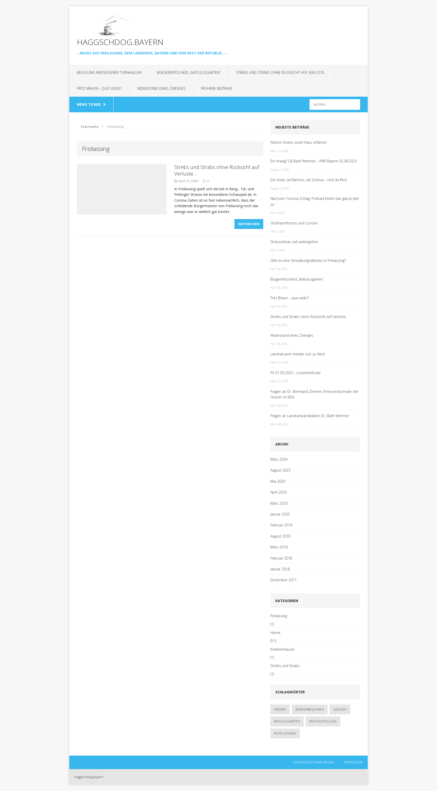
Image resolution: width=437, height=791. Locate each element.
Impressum (353, 762)
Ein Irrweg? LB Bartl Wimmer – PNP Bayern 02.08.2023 (313, 161)
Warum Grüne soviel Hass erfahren (298, 142)
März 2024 (279, 459)
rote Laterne (285, 733)
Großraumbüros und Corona (293, 223)
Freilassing (278, 615)
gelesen (339, 709)
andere (280, 709)
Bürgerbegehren (310, 709)
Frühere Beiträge (216, 88)
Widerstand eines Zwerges (161, 88)
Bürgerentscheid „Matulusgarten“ (189, 72)
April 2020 (278, 492)
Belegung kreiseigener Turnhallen (109, 72)
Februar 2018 (281, 558)
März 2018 (279, 547)
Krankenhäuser (282, 649)
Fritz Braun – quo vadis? (99, 88)
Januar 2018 (280, 569)
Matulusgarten (287, 721)
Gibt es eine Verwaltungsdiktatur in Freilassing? (308, 260)
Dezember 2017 (283, 580)
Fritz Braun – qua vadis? (289, 297)
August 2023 (280, 470)
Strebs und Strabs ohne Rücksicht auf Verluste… (281, 72)
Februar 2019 (281, 525)
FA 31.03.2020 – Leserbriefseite (295, 372)
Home (275, 632)
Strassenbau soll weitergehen (294, 241)
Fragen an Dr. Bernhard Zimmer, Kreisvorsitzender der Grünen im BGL (314, 394)
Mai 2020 (277, 481)
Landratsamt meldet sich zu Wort (297, 354)
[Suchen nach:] (335, 104)
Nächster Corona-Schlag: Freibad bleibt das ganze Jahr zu (314, 201)
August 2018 (280, 536)
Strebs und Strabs (285, 665)
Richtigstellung (323, 721)
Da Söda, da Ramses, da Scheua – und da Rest (308, 179)
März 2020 (279, 503)
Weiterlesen (248, 224)
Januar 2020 (280, 514)
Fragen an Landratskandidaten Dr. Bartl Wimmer (309, 415)
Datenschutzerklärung (313, 762)
